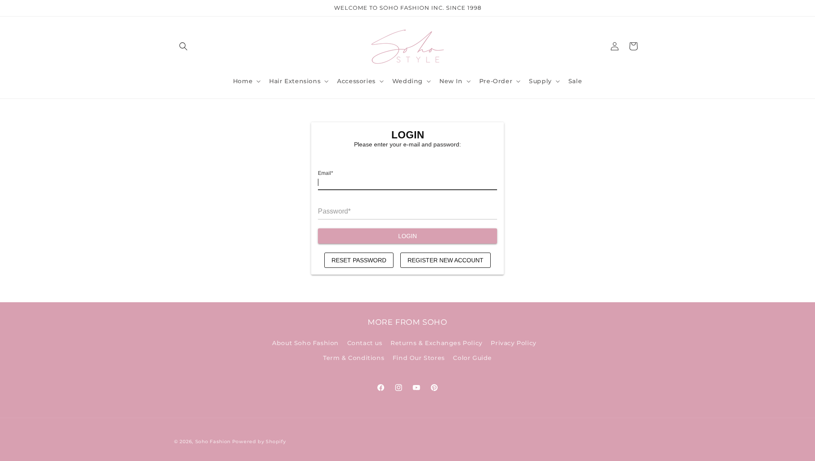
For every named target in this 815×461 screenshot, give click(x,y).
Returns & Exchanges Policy (437, 343)
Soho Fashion (212, 441)
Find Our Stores (419, 358)
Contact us (364, 343)
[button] (183, 46)
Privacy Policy (513, 343)
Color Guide (472, 358)
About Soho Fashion (305, 343)
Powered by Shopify (259, 441)
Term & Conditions (353, 358)
